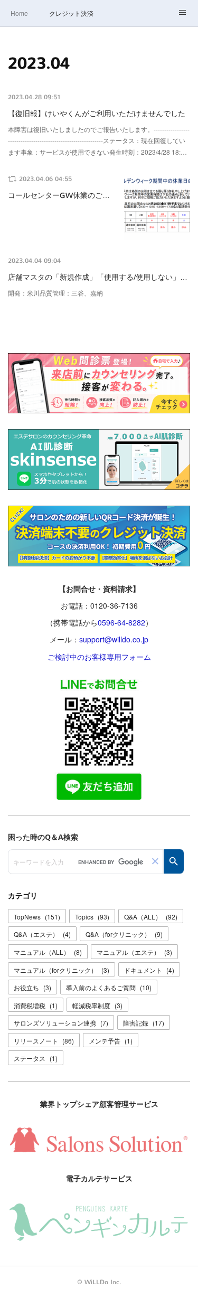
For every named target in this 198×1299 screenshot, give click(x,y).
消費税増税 (36, 1005)
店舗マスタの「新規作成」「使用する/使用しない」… (97, 277)
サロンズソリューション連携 (61, 1022)
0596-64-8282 (121, 622)
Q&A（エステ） (42, 934)
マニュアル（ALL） (48, 951)
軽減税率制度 (97, 1005)
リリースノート (44, 1040)
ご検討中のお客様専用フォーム (99, 656)
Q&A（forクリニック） (124, 934)
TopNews (37, 916)
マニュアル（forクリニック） (61, 969)
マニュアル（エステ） (134, 951)
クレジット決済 (71, 12)
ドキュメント (149, 969)
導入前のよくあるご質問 (109, 987)
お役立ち (32, 987)
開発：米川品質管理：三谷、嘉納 (55, 292)
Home (19, 12)
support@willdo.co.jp (113, 639)
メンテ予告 (111, 1040)
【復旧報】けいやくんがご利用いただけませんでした (96, 114)
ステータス (36, 1058)
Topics (92, 916)
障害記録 (143, 1022)
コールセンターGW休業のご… (59, 196)
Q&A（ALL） (150, 916)
